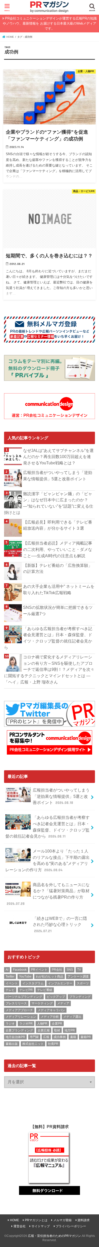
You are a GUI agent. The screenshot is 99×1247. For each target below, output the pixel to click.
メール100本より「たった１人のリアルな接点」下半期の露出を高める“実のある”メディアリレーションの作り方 (47, 860)
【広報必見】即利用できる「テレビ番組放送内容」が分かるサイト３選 (57, 525)
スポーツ (83, 983)
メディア (63, 1003)
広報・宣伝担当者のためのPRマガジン (54, 1235)
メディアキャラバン (51, 1010)
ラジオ (10, 1023)
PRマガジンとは (36, 1220)
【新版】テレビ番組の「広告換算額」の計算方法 (57, 568)
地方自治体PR (15, 1037)
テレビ (10, 990)
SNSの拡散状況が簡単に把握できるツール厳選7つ (58, 610)
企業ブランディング (19, 1030)
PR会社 (57, 969)
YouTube (25, 976)
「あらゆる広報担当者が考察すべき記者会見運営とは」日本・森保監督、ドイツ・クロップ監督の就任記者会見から (48, 638)
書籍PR (85, 1037)
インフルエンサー (60, 983)
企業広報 (44, 1030)
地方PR (69, 1030)
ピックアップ (56, 997)
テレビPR (26, 990)
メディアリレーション (21, 1017)
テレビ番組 (44, 990)
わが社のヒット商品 (49, 976)
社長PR (53, 1044)
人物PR (42, 1023)
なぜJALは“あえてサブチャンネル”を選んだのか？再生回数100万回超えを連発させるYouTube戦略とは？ (58, 456)
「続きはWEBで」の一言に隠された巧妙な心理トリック (60, 924)
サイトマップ (40, 1226)
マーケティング (42, 1003)
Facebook (20, 969)
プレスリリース (16, 1003)
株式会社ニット (33, 1044)
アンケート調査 (78, 976)
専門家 (34, 1037)
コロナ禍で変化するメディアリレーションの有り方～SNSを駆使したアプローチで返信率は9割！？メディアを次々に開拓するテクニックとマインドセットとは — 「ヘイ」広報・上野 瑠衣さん (49, 669)
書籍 (73, 1037)
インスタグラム (33, 983)
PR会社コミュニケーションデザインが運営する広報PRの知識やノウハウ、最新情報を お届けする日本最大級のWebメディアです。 (50, 23)
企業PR (57, 1023)
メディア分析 (50, 1017)
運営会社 (19, 1226)
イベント (12, 983)
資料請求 (83, 1220)
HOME (14, 1220)
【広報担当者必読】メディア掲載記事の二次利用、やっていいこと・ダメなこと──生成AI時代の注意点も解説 (57, 549)
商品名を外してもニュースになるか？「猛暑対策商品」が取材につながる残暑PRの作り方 (48, 894)
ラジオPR (26, 1023)
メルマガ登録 (62, 1220)
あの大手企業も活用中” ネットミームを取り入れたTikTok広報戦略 (58, 589)
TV (79, 969)
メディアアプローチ (19, 1010)
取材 (57, 1030)
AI (7, 969)
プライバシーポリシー (71, 1226)
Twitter (10, 976)
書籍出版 (12, 1044)
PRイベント (39, 969)
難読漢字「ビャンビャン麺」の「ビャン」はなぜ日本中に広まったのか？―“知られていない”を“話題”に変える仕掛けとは (48, 503)
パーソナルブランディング (24, 997)
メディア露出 (72, 1017)
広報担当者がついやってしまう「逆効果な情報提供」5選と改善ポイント (57, 475)
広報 (46, 1037)
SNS (70, 969)
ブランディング (80, 997)
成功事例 (60, 1037)
